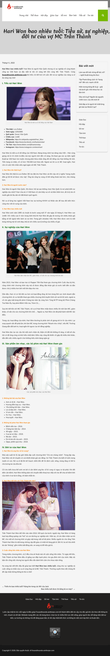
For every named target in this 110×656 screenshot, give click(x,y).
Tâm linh (73, 15)
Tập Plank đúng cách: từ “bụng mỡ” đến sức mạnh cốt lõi (90, 81)
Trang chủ (23, 15)
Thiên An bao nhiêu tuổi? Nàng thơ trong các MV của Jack (25, 586)
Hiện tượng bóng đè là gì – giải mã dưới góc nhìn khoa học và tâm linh (91, 89)
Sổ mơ (64, 15)
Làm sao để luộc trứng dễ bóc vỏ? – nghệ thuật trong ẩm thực (92, 73)
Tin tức (91, 15)
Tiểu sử (82, 15)
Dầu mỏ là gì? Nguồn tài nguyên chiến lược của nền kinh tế (91, 98)
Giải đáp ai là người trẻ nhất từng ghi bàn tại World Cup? (91, 105)
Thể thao (34, 15)
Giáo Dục (54, 15)
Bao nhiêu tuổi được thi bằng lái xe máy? (58, 589)
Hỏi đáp (44, 15)
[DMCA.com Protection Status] (55, 632)
